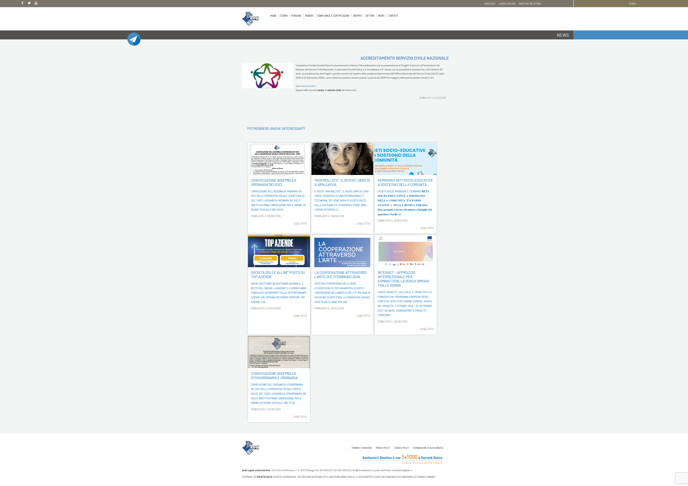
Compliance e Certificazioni (333, 16)
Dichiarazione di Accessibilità (428, 448)
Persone (296, 16)
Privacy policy (383, 448)
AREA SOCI (489, 4)
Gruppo (357, 16)
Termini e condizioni (362, 448)
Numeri (309, 16)
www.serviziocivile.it (306, 86)
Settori (370, 16)
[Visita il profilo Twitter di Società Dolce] (29, 3)
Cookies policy (401, 448)
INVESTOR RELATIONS (530, 4)
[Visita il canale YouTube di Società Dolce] (36, 3)
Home (273, 16)
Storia (284, 16)
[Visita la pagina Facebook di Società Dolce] (22, 3)
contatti (393, 16)
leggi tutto (300, 223)
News (381, 16)
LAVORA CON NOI (506, 4)
